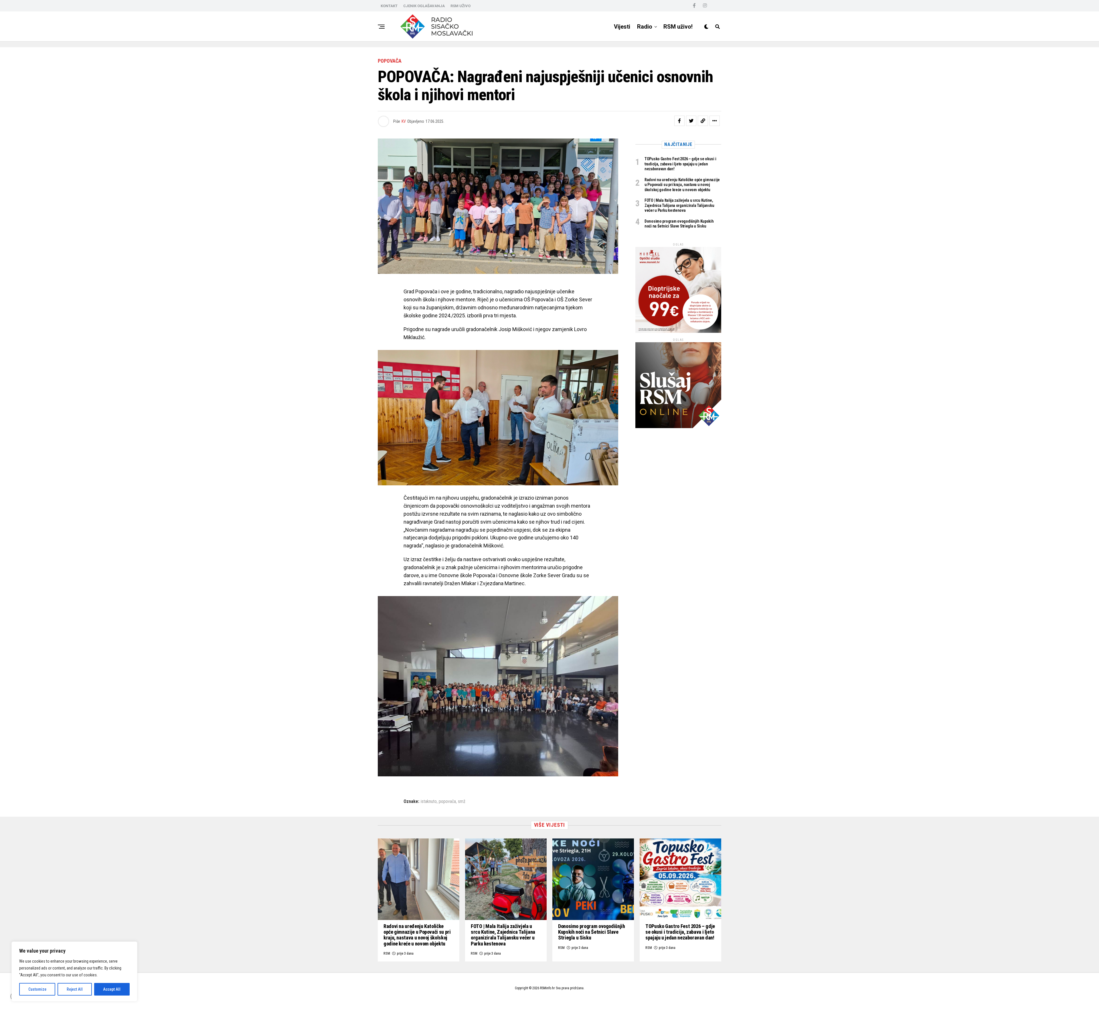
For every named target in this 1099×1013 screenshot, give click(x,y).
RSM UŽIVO (460, 6)
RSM (387, 953)
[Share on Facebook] (679, 121)
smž (461, 801)
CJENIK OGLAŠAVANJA (424, 6)
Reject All (75, 989)
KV (404, 121)
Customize (37, 989)
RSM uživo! (678, 26)
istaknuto (429, 801)
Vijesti (622, 26)
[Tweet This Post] (691, 121)
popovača (447, 801)
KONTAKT (389, 6)
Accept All (111, 989)
